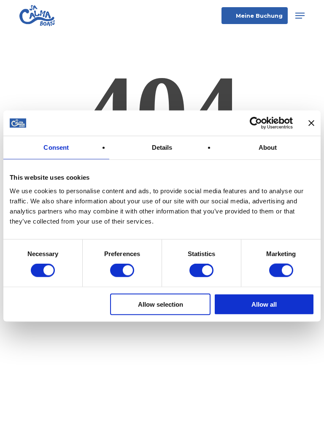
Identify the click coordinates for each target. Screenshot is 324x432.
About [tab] (268, 147)
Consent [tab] (56, 147)
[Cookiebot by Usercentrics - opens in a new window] (256, 123)
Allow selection (160, 304)
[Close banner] (311, 123)
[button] (300, 15)
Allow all (264, 304)
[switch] (122, 270)
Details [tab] (162, 147)
